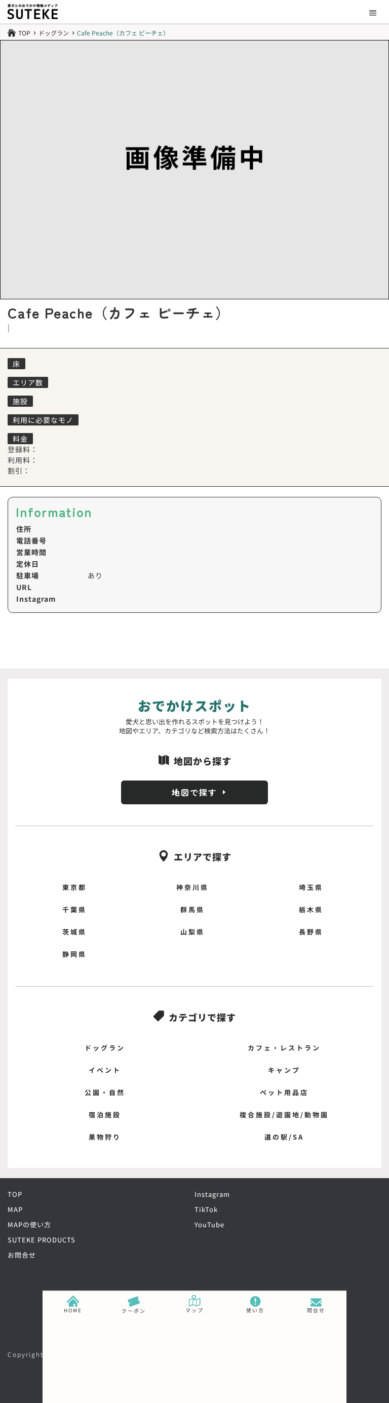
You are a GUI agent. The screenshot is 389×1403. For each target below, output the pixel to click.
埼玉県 (311, 887)
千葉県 (74, 909)
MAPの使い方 (29, 1224)
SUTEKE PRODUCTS (41, 1239)
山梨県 (192, 932)
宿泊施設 (105, 1114)
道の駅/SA (284, 1137)
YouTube (209, 1224)
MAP (15, 1209)
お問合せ (22, 1255)
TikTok (206, 1209)
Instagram (212, 1194)
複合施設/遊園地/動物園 (284, 1114)
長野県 (311, 932)
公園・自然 (105, 1092)
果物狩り (105, 1137)
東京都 (74, 887)
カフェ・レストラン (284, 1048)
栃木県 (311, 909)
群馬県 (192, 909)
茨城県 (74, 932)
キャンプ (284, 1070)
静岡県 (74, 954)
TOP (15, 1194)
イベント (105, 1070)
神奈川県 (192, 887)
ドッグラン (53, 33)
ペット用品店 (284, 1092)
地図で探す (194, 792)
